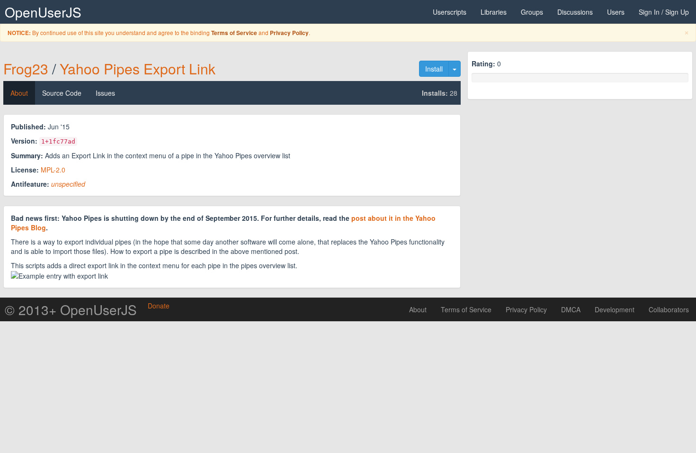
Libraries (494, 12)
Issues (105, 93)
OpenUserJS (43, 11)
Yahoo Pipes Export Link (137, 68)
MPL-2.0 (53, 169)
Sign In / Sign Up (664, 12)
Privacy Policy (289, 33)
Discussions (575, 12)
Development (614, 309)
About (19, 93)
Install (434, 68)
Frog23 (25, 68)
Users (616, 12)
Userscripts (449, 12)
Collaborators (669, 309)
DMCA (570, 309)
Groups (532, 12)
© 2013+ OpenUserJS (71, 309)
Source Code (61, 93)
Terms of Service (234, 33)
